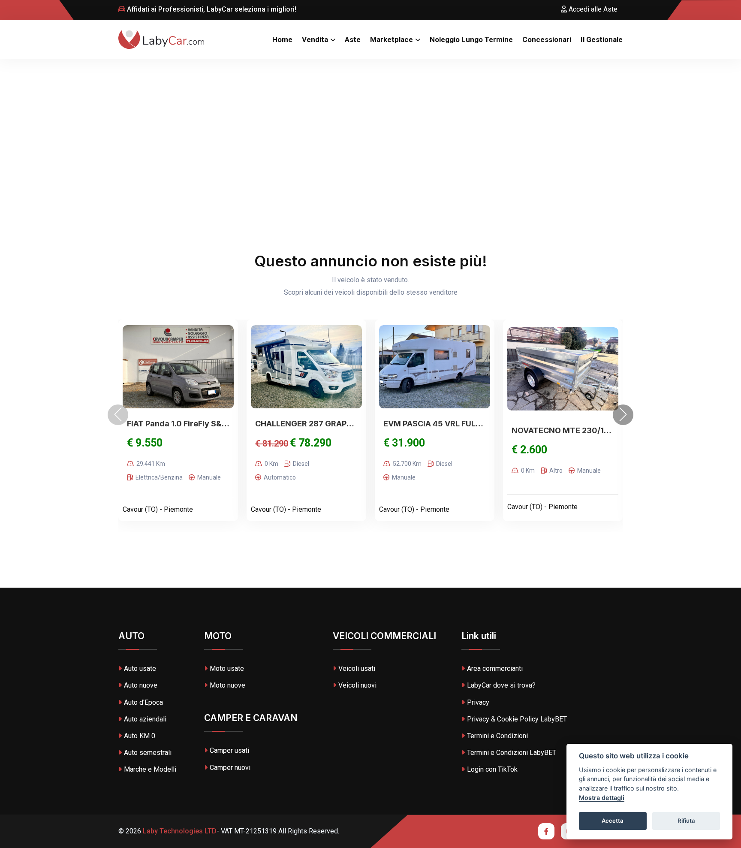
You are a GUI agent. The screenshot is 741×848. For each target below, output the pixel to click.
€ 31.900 (404, 443)
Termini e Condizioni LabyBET (511, 752)
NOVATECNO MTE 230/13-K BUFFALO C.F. (563, 430)
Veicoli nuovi (357, 685)
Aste (353, 39)
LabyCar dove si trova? (501, 685)
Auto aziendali (145, 719)
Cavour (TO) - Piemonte (158, 509)
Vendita (315, 39)
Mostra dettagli (601, 797)
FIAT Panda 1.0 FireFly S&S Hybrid (178, 423)
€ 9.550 (145, 443)
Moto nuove (227, 685)
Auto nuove (140, 685)
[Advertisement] (370, 123)
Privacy (478, 702)
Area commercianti (495, 668)
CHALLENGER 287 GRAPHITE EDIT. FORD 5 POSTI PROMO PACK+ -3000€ (306, 423)
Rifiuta (686, 820)
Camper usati (229, 750)
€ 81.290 (271, 443)
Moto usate (227, 668)
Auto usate (140, 668)
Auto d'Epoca (143, 702)
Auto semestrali (148, 752)
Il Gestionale (602, 39)
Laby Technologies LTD (179, 831)
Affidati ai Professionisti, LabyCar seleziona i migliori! (210, 9)
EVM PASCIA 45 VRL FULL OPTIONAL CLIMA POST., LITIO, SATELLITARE (434, 423)
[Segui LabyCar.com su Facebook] (546, 831)
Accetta (613, 820)
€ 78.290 (310, 443)
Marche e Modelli (150, 769)
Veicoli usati (356, 668)
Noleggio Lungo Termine (471, 39)
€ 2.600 (529, 450)
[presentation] (118, 414)
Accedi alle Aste (592, 9)
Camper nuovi (230, 768)
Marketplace (391, 39)
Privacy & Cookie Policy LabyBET (517, 719)
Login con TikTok (492, 769)
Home (282, 39)
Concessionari (546, 39)
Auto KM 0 (139, 736)
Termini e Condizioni (497, 736)
